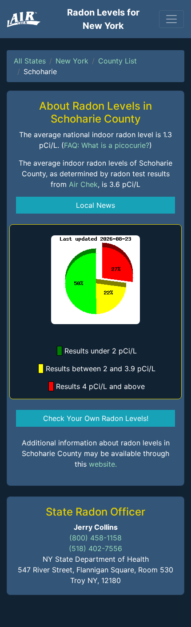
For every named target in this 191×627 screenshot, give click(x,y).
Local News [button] (95, 205)
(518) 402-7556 (95, 548)
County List (117, 60)
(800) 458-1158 (95, 537)
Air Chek (83, 184)
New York (72, 60)
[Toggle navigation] (171, 19)
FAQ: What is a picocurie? (106, 145)
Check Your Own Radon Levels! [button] (95, 418)
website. (103, 464)
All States (30, 60)
